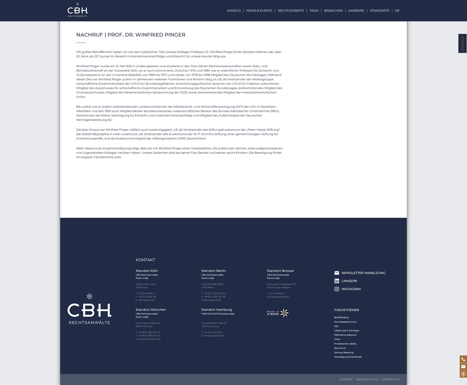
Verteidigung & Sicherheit (348, 356)
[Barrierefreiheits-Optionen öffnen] (463, 374)
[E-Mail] (463, 366)
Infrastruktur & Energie (346, 330)
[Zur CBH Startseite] (77, 10)
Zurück (463, 43)
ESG (336, 326)
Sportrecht (340, 348)
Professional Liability (345, 343)
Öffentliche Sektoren (345, 335)
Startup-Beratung (344, 352)
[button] (262, 10)
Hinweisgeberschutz (345, 321)
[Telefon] (463, 359)
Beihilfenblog (341, 317)
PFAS (337, 339)
